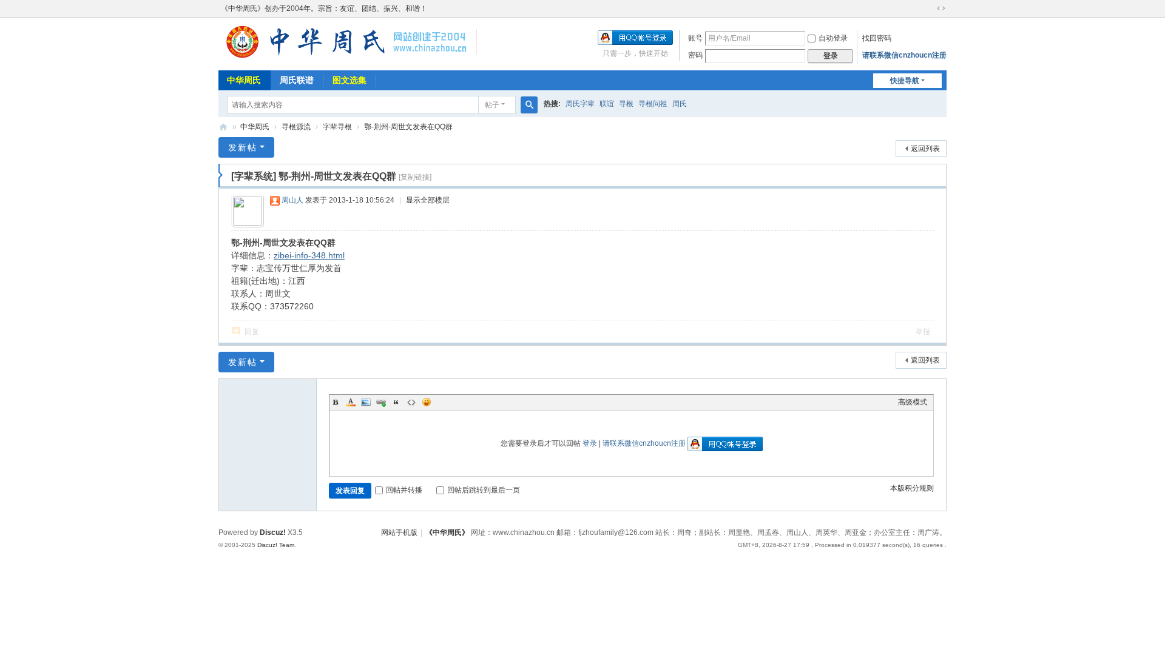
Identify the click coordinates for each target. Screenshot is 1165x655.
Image (366, 402)
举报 (923, 332)
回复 (252, 332)
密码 (695, 55)
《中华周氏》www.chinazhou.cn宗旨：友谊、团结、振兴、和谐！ (223, 127)
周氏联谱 (297, 80)
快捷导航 (904, 80)
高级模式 (912, 402)
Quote (396, 402)
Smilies (426, 402)
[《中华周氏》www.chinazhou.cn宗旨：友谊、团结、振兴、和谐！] (347, 57)
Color (351, 402)
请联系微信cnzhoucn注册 (904, 55)
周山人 (292, 200)
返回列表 (925, 148)
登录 (589, 443)
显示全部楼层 (428, 200)
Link (381, 402)
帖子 (492, 105)
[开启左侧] (220, 175)
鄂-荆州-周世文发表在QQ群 (408, 127)
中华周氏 (244, 80)
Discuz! (273, 532)
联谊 (606, 103)
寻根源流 (296, 127)
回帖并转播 (404, 490)
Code (411, 402)
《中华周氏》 (447, 532)
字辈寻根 (337, 127)
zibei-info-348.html (309, 255)
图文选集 (349, 80)
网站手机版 (399, 532)
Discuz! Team (275, 545)
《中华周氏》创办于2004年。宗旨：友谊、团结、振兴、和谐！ (324, 8)
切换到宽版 (941, 8)
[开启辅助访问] (930, 8)
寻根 (626, 103)
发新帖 (242, 147)
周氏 (679, 103)
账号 (695, 38)
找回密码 (876, 38)
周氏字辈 (580, 103)
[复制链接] (415, 177)
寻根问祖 (652, 103)
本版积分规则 (912, 488)
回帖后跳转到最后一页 (483, 490)
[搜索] (529, 104)
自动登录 (833, 38)
